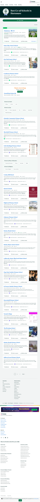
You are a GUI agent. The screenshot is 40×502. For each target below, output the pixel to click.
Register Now (20, 91)
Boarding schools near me (25, 455)
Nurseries (2, 4)
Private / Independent (13, 110)
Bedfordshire (16, 382)
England (6, 403)
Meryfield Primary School (20, 136)
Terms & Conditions (3, 495)
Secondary (11, 4)
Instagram (7, 437)
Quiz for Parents (3, 449)
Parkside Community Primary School (20, 123)
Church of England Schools (5, 471)
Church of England (8, 169)
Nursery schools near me (24, 452)
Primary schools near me (24, 446)
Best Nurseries (3, 455)
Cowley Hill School (20, 179)
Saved (38, 4)
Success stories (3, 427)
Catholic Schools (3, 474)
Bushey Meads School (20, 235)
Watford (15, 391)
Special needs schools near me (25, 453)
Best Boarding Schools (4, 461)
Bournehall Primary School (20, 304)
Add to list (7, 41)
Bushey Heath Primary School (20, 348)
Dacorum (15, 389)
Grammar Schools (23, 464)
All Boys (6, 104)
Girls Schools (3, 488)
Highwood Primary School (20, 207)
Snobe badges (3, 425)
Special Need (30, 110)
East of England (10, 403)
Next (23, 374)
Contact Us (2, 433)
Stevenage (16, 395)
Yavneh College (20, 318)
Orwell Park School (9, 93)
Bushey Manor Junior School (20, 249)
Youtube (5, 437)
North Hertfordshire (17, 394)
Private (15, 4)
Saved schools (3, 447)
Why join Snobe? (3, 419)
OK (20, 500)
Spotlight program (3, 424)
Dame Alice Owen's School (20, 50)
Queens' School (20, 193)
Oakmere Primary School (20, 221)
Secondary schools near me (25, 447)
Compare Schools (3, 446)
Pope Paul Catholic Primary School (20, 277)
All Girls (11, 104)
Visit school (33, 41)
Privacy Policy (9, 495)
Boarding (20, 4)
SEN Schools (23, 467)
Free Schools (23, 462)
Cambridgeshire (17, 384)
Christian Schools (3, 476)
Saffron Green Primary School (20, 362)
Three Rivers (16, 398)
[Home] (3, 403)
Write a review (24, 41)
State (6, 110)
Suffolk (15, 388)
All (3, 382)
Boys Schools (3, 489)
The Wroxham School (20, 333)
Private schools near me (24, 450)
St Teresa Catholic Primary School (20, 291)
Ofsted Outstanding (8, 112)
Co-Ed (16, 104)
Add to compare (15, 41)
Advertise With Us (3, 434)
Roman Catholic (16, 169)
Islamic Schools (3, 473)
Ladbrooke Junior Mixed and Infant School (20, 263)
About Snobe (3, 431)
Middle (27, 163)
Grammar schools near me (25, 449)
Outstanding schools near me (25, 456)
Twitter (3, 437)
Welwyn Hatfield (17, 397)
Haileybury (20, 35)
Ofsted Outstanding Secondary (5, 483)
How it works (3, 422)
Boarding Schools (23, 465)
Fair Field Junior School (20, 64)
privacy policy (36, 498)
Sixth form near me (24, 458)
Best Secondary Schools (4, 458)
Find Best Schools (3, 450)
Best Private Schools (4, 459)
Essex (15, 385)
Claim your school (3, 421)
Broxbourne (16, 392)
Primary (6, 4)
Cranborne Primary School (20, 78)
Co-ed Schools (3, 491)
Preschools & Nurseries (8, 163)
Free (19, 110)
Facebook (1, 437)
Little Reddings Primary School (20, 150)
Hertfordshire (16, 387)
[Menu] (2, 2)
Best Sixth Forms (3, 462)
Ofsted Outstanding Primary (5, 482)
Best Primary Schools (4, 456)
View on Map (20, 20)
